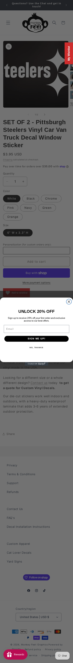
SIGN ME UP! (36, 338)
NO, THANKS (36, 347)
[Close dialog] (68, 301)
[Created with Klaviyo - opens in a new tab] (36, 364)
